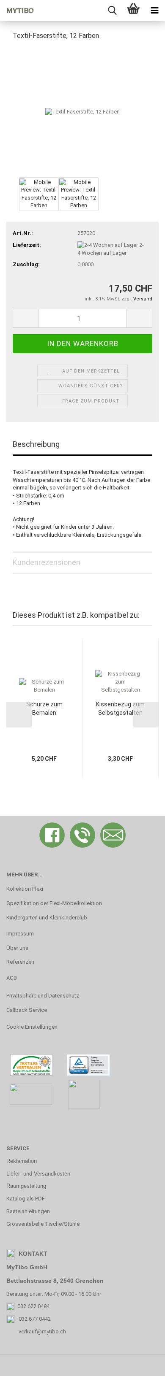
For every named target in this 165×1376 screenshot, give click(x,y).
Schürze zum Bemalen (44, 708)
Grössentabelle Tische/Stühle (43, 1224)
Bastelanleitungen (28, 1211)
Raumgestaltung (26, 1186)
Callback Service (26, 1010)
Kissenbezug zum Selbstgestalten (120, 708)
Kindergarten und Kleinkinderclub (46, 917)
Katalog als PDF (25, 1198)
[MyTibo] (17, 10)
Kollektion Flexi (24, 889)
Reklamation (21, 1161)
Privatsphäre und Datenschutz (42, 995)
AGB (11, 978)
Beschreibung (36, 444)
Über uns (17, 948)
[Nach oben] (141, 1363)
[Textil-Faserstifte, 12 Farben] (82, 111)
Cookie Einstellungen (32, 1027)
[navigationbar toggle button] (154, 10)
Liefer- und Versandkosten (38, 1174)
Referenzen (20, 962)
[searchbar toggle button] (112, 10)
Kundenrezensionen (46, 562)
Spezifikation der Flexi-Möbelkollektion (54, 903)
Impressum (20, 933)
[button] (25, 318)
